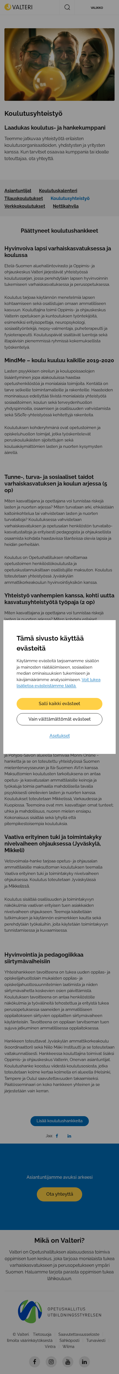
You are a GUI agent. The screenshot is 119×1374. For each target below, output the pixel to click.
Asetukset (60, 735)
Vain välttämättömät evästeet (60, 719)
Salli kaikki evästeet (59, 703)
